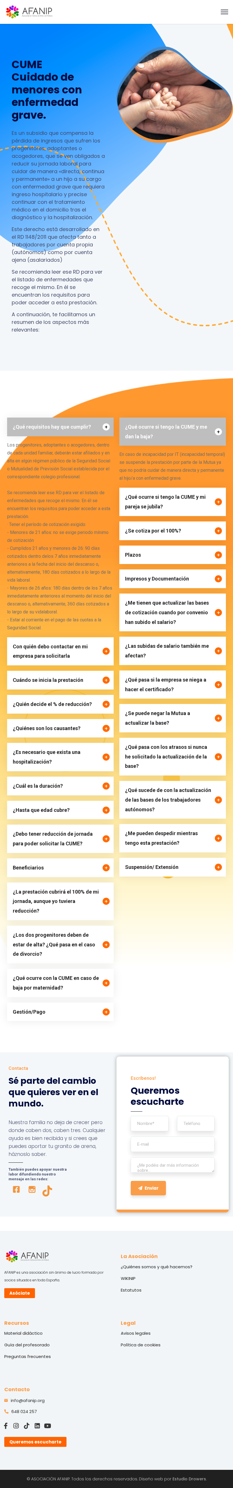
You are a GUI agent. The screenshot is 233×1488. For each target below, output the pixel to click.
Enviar (152, 1188)
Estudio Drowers (189, 1479)
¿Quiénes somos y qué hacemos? (156, 1267)
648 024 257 (24, 1411)
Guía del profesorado (27, 1345)
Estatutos (131, 1290)
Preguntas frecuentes (27, 1356)
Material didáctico (23, 1333)
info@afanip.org (28, 1400)
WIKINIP (128, 1278)
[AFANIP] (29, 11)
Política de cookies (141, 1345)
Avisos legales (136, 1333)
